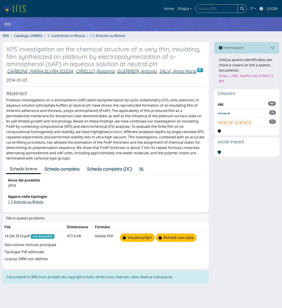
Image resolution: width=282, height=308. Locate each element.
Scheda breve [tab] (23, 168)
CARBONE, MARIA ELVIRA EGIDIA (40, 71)
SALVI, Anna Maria (177, 71)
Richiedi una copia (178, 237)
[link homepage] (16, 9)
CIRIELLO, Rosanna (95, 71)
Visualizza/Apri (139, 237)
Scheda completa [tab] (62, 169)
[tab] (142, 169)
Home (169, 8)
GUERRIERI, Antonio (137, 71)
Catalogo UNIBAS (28, 35)
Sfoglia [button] (183, 8)
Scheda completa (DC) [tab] (109, 169)
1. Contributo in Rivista (66, 35)
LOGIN (272, 8)
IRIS (6, 35)
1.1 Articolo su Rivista (107, 35)
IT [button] (251, 8)
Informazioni (232, 47)
